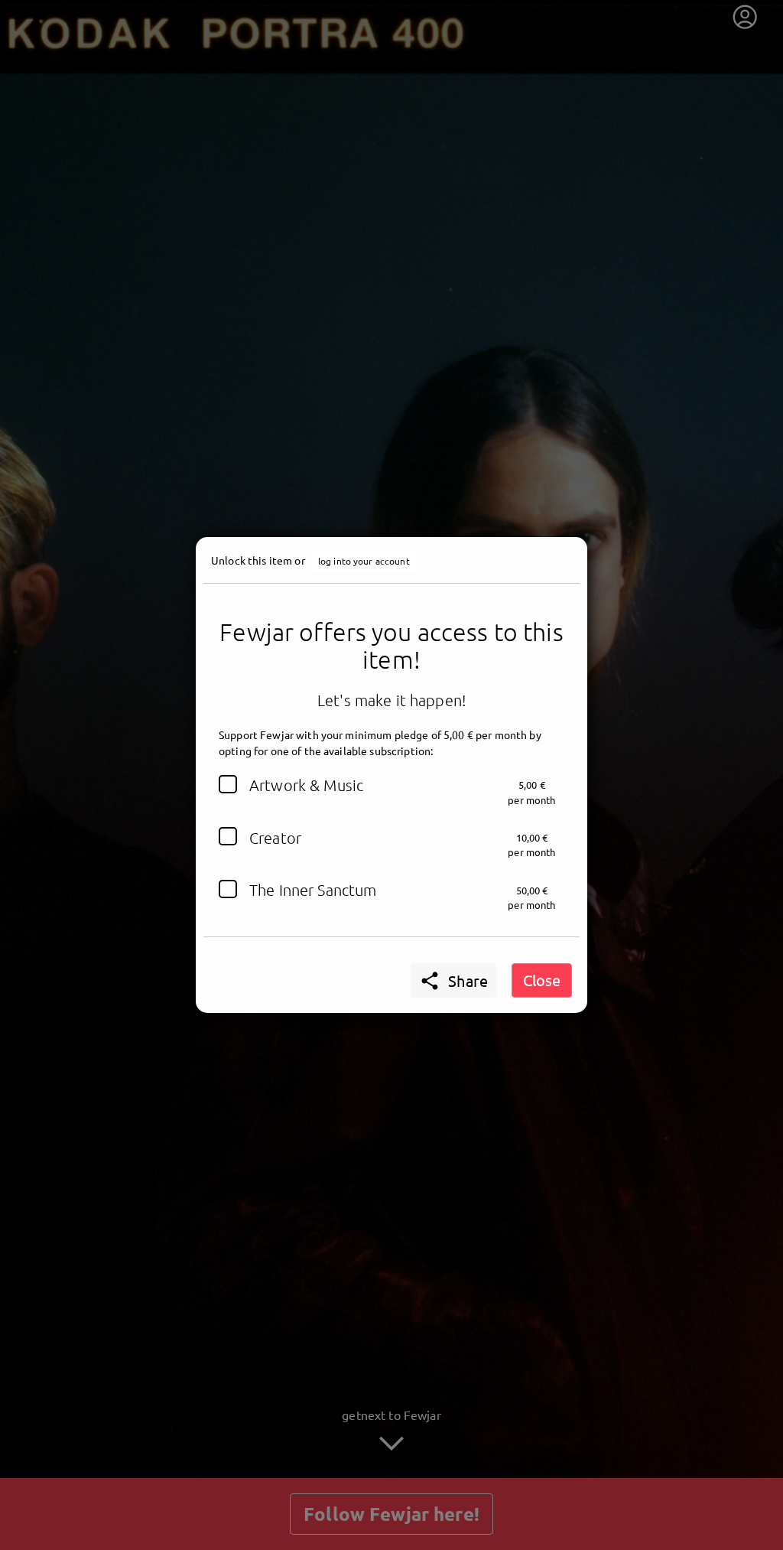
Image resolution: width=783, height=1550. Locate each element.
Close (541, 979)
